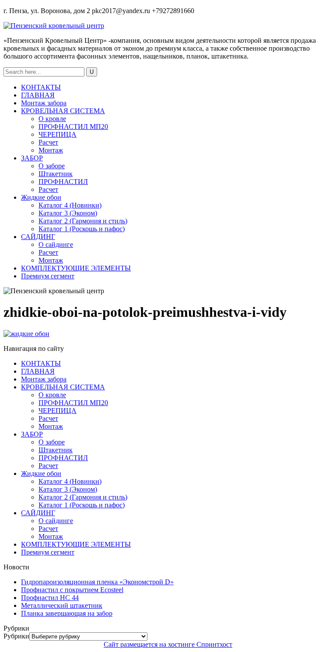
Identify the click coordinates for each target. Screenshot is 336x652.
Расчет (48, 142)
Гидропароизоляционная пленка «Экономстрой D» (97, 582)
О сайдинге (55, 244)
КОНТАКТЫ (41, 87)
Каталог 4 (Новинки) (70, 205)
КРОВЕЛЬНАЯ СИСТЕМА (63, 110)
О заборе (51, 166)
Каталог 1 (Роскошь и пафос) (81, 228)
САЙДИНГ (38, 236)
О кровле (52, 118)
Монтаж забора (43, 103)
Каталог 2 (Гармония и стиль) (82, 221)
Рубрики (16, 636)
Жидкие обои (41, 197)
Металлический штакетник (61, 605)
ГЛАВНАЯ (38, 95)
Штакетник (55, 173)
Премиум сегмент (47, 276)
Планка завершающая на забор (66, 613)
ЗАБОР (32, 158)
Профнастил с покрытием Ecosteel (72, 589)
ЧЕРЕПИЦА (57, 134)
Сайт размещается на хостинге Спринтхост (168, 644)
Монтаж (50, 150)
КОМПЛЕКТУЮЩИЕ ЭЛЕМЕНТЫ (76, 268)
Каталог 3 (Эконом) (67, 213)
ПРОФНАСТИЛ (63, 181)
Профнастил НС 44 (50, 597)
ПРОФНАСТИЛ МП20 (73, 126)
